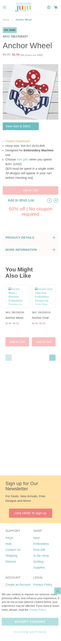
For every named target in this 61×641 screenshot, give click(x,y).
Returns (10, 561)
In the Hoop (41, 555)
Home (6, 19)
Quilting (38, 561)
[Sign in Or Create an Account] (49, 7)
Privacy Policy (42, 584)
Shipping (11, 555)
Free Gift (39, 549)
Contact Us (13, 549)
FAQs (9, 538)
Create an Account (17, 584)
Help (8, 544)
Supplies (39, 567)
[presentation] (52, 358)
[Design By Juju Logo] (23, 7)
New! (36, 538)
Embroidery (41, 544)
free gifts (22, 159)
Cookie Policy (37, 609)
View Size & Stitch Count (18, 127)
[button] (55, 7)
